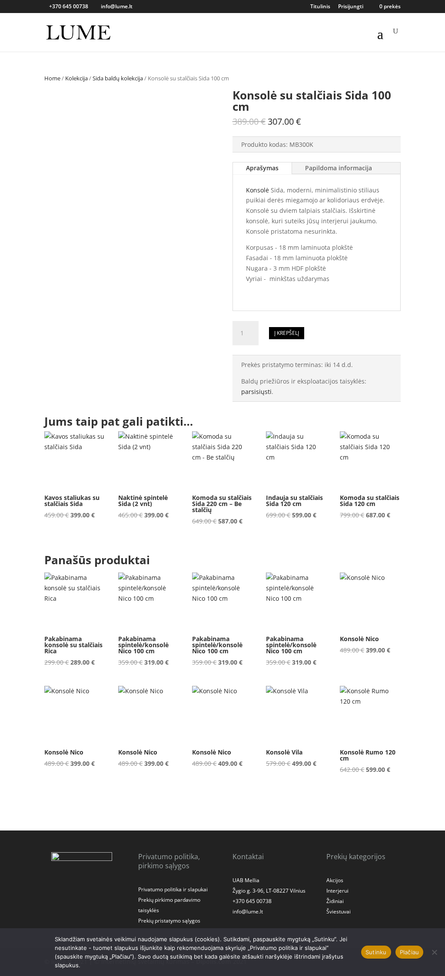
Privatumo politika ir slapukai (173, 889)
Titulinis (320, 7)
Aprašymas (262, 168)
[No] (434, 952)
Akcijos (334, 880)
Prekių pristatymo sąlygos (169, 920)
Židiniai (335, 901)
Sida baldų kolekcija (118, 78)
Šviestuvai (338, 911)
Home (52, 78)
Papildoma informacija (338, 168)
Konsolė (257, 190)
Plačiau (409, 952)
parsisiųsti (256, 391)
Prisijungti (350, 7)
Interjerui (337, 890)
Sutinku (376, 952)
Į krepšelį (286, 333)
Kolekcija (76, 78)
